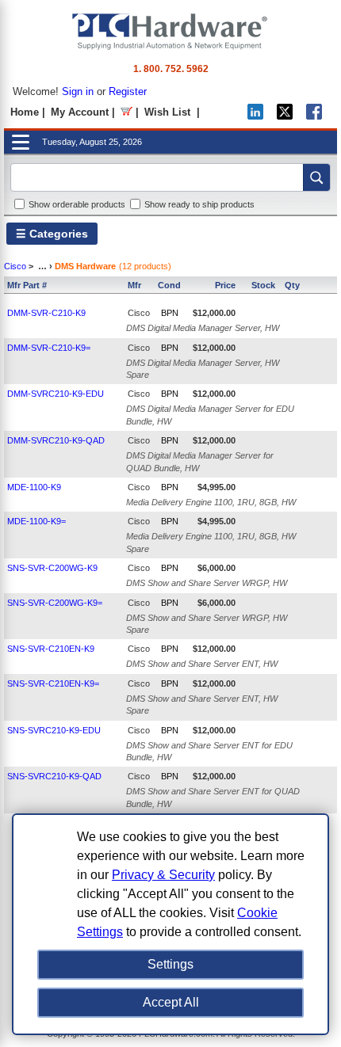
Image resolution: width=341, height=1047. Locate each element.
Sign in (78, 91)
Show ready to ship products (199, 204)
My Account (80, 112)
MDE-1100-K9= (36, 521)
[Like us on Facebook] (314, 116)
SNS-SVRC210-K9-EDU (54, 730)
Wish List (167, 112)
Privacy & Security (163, 874)
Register (128, 91)
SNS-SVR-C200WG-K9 (52, 568)
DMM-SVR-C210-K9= (48, 347)
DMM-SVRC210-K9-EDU (55, 393)
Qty (292, 285)
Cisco (15, 266)
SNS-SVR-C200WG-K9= (54, 602)
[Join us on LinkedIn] (255, 116)
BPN (169, 313)
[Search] (316, 177)
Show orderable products (77, 204)
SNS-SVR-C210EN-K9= (53, 683)
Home (24, 112)
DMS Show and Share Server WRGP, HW (206, 583)
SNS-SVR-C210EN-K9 (50, 648)
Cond (169, 285)
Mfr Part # (27, 285)
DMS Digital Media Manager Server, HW (202, 328)
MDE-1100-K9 (34, 487)
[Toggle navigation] (20, 142)
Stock (263, 285)
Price (225, 285)
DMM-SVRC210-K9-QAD (56, 440)
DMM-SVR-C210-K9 (46, 313)
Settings (170, 964)
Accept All (171, 1002)
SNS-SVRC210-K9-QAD (54, 776)
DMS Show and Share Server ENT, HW (202, 663)
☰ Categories (52, 233)
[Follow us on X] (285, 116)
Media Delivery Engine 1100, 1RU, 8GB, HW (211, 502)
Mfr (134, 285)
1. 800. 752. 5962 (171, 68)
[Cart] (126, 112)
